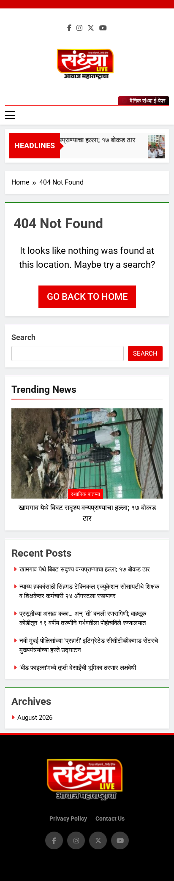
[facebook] (69, 28)
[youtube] (103, 28)
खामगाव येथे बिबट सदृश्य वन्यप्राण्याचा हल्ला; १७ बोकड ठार (84, 569)
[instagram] (79, 28)
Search (23, 337)
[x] (91, 28)
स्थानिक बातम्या (85, 494)
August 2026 (34, 717)
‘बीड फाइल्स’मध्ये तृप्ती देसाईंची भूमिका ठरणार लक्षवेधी (77, 668)
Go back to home (87, 296)
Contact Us (110, 818)
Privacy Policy (68, 818)
